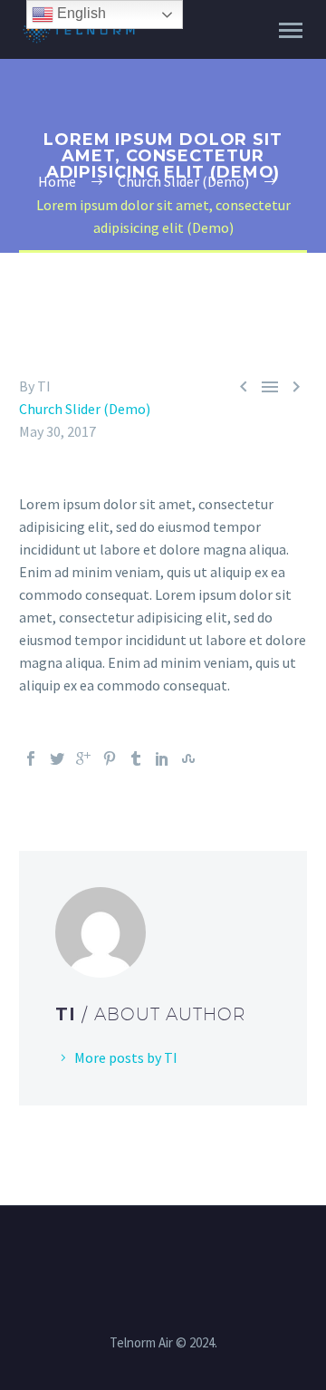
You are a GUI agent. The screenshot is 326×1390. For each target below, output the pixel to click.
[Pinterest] (109, 758)
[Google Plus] (83, 758)
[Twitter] (57, 758)
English (79, 13)
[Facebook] (31, 758)
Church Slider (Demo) (84, 409)
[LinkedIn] (162, 758)
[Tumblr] (136, 758)
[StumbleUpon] (188, 758)
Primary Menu (290, 30)
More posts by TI (125, 1057)
